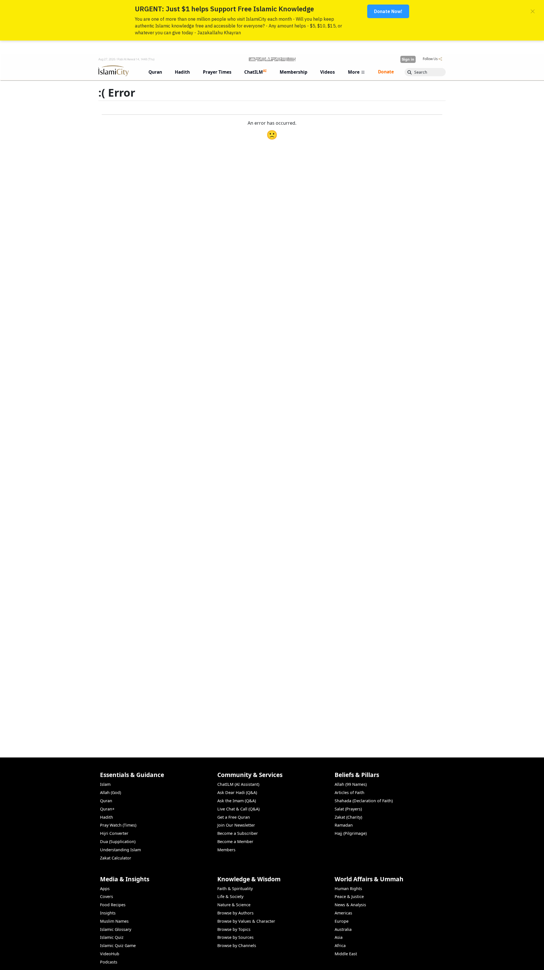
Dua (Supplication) (117, 841)
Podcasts (108, 962)
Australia (343, 929)
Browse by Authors (235, 913)
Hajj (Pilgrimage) (351, 833)
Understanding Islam (120, 849)
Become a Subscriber (237, 833)
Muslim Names (114, 921)
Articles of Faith (349, 792)
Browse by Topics (233, 929)
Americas (343, 913)
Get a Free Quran (233, 817)
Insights (108, 913)
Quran (106, 800)
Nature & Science (233, 904)
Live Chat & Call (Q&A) (238, 809)
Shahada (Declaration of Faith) (364, 800)
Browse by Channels (236, 945)
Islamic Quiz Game (118, 945)
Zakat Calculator (115, 858)
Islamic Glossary (115, 929)
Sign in (408, 59)
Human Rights (348, 888)
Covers (106, 896)
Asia (339, 937)
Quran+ (107, 809)
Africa (340, 945)
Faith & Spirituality (235, 888)
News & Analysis (350, 904)
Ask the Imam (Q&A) (236, 800)
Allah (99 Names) (351, 784)
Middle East (346, 953)
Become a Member (235, 841)
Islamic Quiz (112, 937)
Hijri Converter (114, 833)
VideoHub (109, 953)
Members (226, 849)
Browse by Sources (235, 937)
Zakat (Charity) (348, 817)
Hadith (106, 817)
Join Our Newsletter (236, 825)
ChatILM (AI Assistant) (238, 784)
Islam (105, 784)
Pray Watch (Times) (118, 825)
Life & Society (230, 896)
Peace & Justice (349, 896)
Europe (341, 921)
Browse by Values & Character (246, 921)
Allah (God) (110, 792)
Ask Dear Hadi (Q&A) (237, 792)
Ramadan (344, 825)
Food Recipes (113, 904)
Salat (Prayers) (348, 809)
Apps (105, 888)
